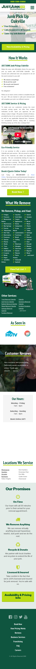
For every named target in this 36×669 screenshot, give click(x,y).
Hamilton (4, 472)
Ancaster (4, 474)
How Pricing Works (18, 628)
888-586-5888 (18, 1)
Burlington (5, 476)
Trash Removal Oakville (9, 299)
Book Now (17, 191)
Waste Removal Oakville (9, 306)
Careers (18, 650)
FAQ (18, 645)
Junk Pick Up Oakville (8, 302)
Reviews (18, 632)
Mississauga (5, 470)
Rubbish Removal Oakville (9, 304)
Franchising (18, 641)
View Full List (17, 269)
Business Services (18, 637)
